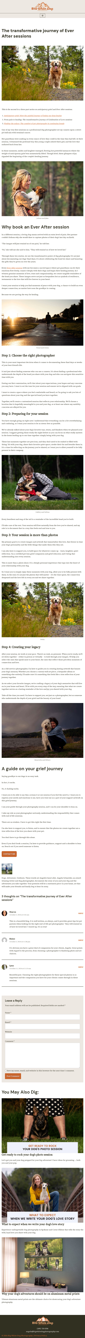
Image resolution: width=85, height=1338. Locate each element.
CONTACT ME (9, 854)
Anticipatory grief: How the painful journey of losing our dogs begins (33, 115)
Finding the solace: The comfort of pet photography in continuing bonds (34, 123)
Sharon (12, 912)
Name (8, 1012)
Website (8, 1031)
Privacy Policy (40, 1335)
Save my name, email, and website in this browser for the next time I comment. (40, 1070)
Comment (10, 1041)
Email (8, 1022)
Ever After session (14, 268)
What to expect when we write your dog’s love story (33, 1224)
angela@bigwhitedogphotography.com (42, 1331)
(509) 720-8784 (42, 1328)
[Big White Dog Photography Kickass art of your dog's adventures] (42, 7)
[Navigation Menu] (42, 15)
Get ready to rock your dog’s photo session (27, 1154)
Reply (80, 913)
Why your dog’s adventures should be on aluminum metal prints (41, 1294)
